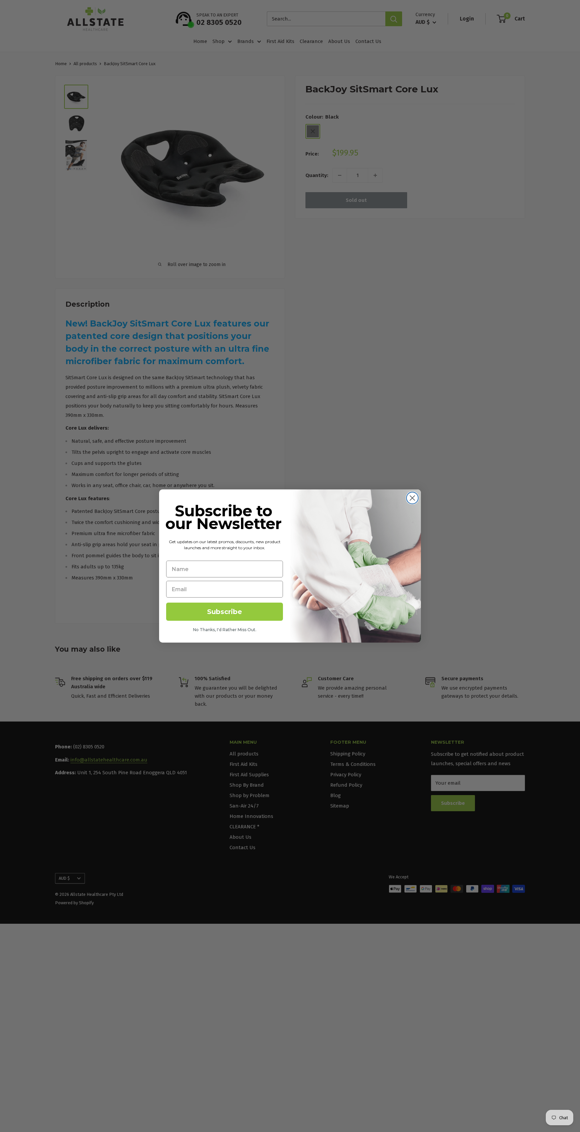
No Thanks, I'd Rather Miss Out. (224, 629)
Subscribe (224, 612)
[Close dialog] (412, 498)
